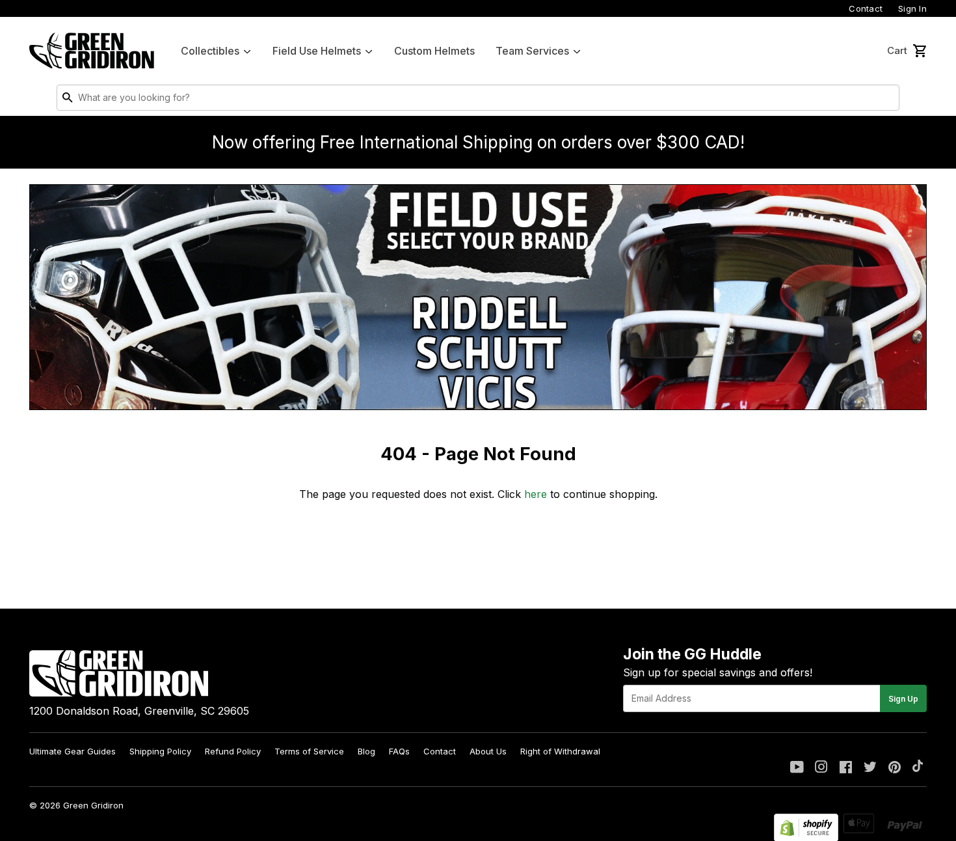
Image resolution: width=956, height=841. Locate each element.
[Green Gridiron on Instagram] (821, 768)
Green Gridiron (93, 805)
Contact (866, 8)
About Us (488, 751)
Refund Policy (233, 751)
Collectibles (210, 50)
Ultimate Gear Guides (72, 751)
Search (886, 100)
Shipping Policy (160, 751)
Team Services (532, 50)
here (535, 494)
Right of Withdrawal (560, 751)
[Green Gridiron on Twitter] (870, 768)
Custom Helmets (434, 50)
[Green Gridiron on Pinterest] (894, 768)
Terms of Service (309, 751)
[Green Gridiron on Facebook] (846, 768)
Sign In (912, 8)
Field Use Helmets (316, 50)
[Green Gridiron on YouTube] (797, 768)
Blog (366, 751)
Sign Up (903, 699)
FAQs (399, 751)
